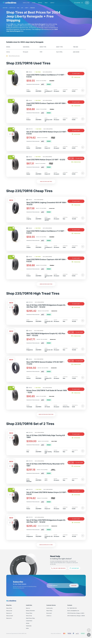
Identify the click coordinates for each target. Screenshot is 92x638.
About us (28, 608)
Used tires (5, 7)
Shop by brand (9, 615)
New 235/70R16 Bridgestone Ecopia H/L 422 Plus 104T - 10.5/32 (45, 334)
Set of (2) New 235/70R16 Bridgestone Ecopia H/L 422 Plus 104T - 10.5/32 (46, 306)
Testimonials (28, 625)
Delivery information (30, 610)
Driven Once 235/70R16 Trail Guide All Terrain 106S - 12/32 (46, 391)
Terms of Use (29, 615)
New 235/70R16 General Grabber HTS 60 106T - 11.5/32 (45, 363)
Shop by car (9, 613)
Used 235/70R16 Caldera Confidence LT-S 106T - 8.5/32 (45, 76)
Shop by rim (9, 618)
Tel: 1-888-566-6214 (72, 608)
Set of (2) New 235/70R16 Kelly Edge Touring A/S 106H (45, 436)
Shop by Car (12, 7)
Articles (27, 623)
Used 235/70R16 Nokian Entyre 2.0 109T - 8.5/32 (45, 160)
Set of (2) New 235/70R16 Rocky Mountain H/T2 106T (45, 465)
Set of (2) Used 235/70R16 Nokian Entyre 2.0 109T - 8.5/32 (46, 133)
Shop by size (9, 610)
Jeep (22, 7)
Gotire (27, 628)
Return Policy (49, 610)
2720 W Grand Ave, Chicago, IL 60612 (75, 613)
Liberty (27, 7)
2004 (18, 7)
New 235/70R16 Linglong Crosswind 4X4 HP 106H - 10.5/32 (46, 203)
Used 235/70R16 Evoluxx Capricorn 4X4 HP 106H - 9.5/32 (46, 104)
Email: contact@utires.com (73, 610)
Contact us (48, 615)
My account (49, 613)
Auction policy (49, 608)
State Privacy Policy (30, 618)
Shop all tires (9, 608)
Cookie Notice (29, 620)
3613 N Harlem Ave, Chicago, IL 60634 (76, 615)
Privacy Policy (29, 613)
